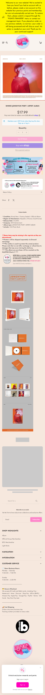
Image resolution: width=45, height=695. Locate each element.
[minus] (18, 132)
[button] (22, 139)
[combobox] (22, 501)
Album (4, 535)
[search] (6, 42)
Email (7, 519)
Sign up (20, 123)
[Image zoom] (22, 78)
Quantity (22, 128)
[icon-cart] (40, 42)
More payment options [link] (22, 150)
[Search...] (36, 500)
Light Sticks (5, 546)
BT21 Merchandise (8, 542)
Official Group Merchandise (11, 539)
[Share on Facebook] (8, 200)
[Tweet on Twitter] (13, 200)
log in (27, 123)
